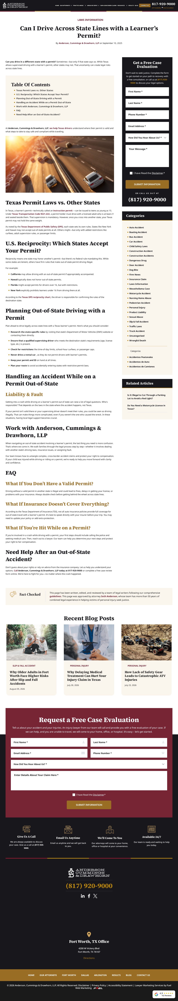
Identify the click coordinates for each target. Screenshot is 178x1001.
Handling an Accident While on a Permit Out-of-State (43, 102)
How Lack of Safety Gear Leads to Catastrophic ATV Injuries (145, 676)
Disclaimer (157, 173)
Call (16, 570)
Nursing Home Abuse (140, 298)
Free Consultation (168, 8)
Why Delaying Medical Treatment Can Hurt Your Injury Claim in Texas (86, 676)
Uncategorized (136, 335)
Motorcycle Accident (140, 293)
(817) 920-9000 (147, 199)
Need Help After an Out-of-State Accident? (38, 114)
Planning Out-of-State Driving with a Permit (39, 98)
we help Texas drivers (61, 128)
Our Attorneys (65, 5)
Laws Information (90, 20)
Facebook (89, 896)
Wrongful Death (137, 340)
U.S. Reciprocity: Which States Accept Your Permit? (42, 94)
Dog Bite (133, 269)
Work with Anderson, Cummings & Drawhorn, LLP (42, 106)
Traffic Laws (135, 326)
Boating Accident (138, 232)
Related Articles (139, 383)
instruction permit (63, 210)
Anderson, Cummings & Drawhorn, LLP (79, 43)
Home (57, 5)
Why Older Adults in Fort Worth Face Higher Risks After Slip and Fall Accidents (29, 677)
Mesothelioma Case (139, 288)
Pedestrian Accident (139, 302)
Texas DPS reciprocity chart (36, 297)
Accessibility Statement (120, 985)
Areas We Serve (92, 5)
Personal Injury (137, 307)
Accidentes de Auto (139, 361)
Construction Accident (141, 251)
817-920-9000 (163, 4)
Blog (136, 5)
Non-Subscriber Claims (108, 5)
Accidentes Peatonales (141, 357)
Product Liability (137, 312)
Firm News (134, 274)
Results (131, 5)
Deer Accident (136, 265)
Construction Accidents (141, 255)
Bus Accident (136, 236)
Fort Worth (69, 975)
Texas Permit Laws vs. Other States (34, 90)
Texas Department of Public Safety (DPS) (42, 226)
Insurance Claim (137, 279)
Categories (135, 215)
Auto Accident (136, 227)
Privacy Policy (99, 985)
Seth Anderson (109, 596)
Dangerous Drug (137, 260)
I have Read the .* (149, 173)
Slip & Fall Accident (139, 321)
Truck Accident (137, 331)
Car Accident (136, 241)
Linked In (83, 896)
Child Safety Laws (138, 246)
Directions (89, 958)
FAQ (18, 110)
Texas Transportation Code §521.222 (31, 213)
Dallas (85, 975)
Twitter (95, 896)
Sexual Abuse (136, 317)
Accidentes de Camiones (142, 366)
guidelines (55, 596)
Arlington (100, 975)
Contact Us (145, 5)
